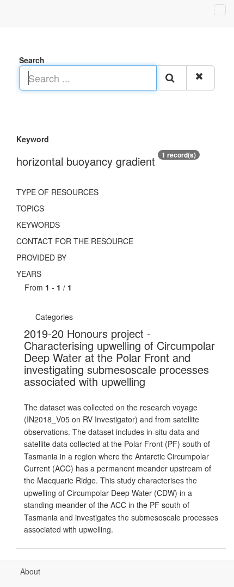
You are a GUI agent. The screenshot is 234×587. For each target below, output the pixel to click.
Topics (30, 208)
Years (28, 273)
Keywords (38, 224)
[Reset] (200, 77)
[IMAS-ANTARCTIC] (80, 316)
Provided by (41, 257)
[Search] (171, 77)
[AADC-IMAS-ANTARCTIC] (77, 316)
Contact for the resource (74, 240)
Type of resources (57, 191)
